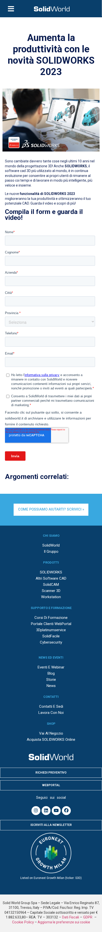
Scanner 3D (51, 591)
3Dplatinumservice (51, 630)
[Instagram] (35, 810)
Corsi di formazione (51, 617)
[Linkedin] (46, 810)
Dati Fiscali (70, 917)
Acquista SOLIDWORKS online (51, 739)
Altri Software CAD (51, 578)
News (51, 686)
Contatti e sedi (51, 706)
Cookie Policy (23, 922)
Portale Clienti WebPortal (51, 624)
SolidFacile (51, 636)
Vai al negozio (51, 733)
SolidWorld (51, 545)
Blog (51, 673)
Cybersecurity (51, 642)
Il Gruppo (51, 551)
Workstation (51, 597)
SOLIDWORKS (51, 572)
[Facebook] (66, 810)
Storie (51, 679)
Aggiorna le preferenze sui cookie (64, 922)
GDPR (88, 917)
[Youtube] (56, 810)
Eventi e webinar (51, 667)
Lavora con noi (51, 712)
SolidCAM (51, 584)
